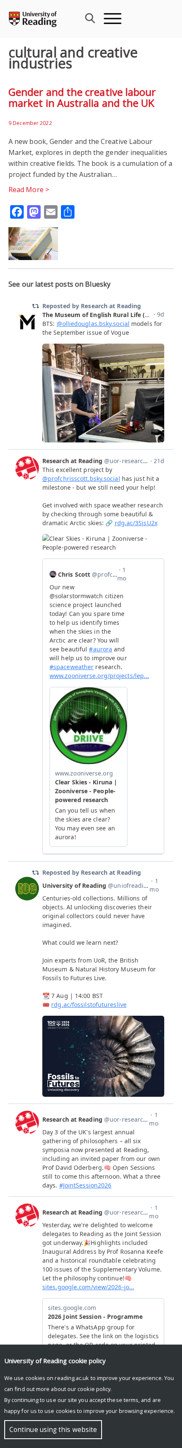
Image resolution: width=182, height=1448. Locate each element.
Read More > (28, 189)
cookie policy (93, 1389)
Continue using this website (53, 1429)
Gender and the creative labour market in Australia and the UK (82, 97)
